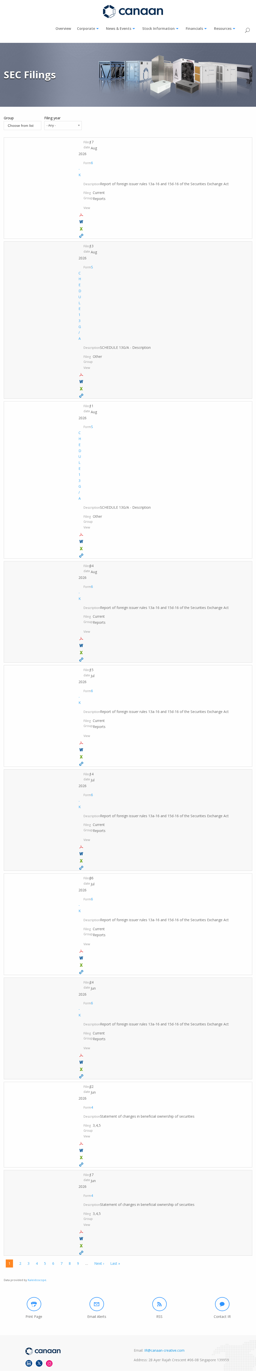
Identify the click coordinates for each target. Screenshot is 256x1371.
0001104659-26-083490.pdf (81, 847)
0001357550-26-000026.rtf (81, 541)
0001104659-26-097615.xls (81, 229)
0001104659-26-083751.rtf (81, 750)
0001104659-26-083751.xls (81, 757)
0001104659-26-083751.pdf (81, 743)
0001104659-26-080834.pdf (81, 951)
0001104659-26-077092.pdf (81, 1055)
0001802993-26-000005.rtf (81, 1150)
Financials (194, 28)
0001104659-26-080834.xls (81, 965)
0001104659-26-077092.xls (81, 1069)
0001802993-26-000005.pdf (81, 1143)
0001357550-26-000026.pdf (81, 534)
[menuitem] (63, 28)
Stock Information (158, 28)
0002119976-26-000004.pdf (81, 1231)
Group (9, 118)
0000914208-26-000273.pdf (81, 374)
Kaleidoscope (37, 1280)
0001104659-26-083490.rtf (81, 854)
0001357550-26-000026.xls (81, 548)
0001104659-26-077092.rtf (81, 1062)
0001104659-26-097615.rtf (81, 222)
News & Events (118, 28)
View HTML (81, 236)
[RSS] (159, 1304)
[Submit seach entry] (247, 29)
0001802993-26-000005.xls (81, 1157)
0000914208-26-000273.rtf (81, 381)
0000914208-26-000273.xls (81, 388)
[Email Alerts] (97, 1304)
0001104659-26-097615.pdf (81, 215)
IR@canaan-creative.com (164, 1350)
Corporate (86, 28)
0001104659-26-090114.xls (81, 652)
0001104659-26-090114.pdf (81, 638)
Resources (223, 28)
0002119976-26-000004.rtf (81, 1238)
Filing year (52, 118)
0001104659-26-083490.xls (81, 861)
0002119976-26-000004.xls (81, 1245)
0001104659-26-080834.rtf (81, 958)
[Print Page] (34, 1304)
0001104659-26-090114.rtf (81, 645)
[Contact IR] (222, 1304)
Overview (63, 28)
